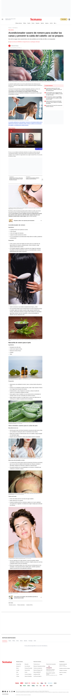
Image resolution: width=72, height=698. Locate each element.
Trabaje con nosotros (63, 670)
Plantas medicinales (21, 604)
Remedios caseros (12, 604)
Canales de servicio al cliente (64, 668)
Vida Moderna (15, 27)
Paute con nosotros (62, 672)
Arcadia (17, 670)
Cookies (60, 674)
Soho (17, 672)
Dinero (17, 668)
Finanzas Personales (28, 668)
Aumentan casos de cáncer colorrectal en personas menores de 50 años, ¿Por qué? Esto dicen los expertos (16, 179)
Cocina (26, 672)
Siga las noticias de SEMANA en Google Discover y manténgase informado (25, 41)
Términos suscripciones (38, 668)
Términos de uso (37, 664)
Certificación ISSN (37, 674)
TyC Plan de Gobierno (37, 676)
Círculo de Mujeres (28, 674)
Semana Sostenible (28, 676)
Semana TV (18, 666)
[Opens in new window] (5, 691)
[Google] (3, 691)
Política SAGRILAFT (37, 672)
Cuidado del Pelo (29, 604)
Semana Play (18, 664)
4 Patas (17, 676)
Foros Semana (27, 666)
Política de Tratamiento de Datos (39, 666)
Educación (26, 664)
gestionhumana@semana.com (51, 675)
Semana (9, 27)
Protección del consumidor (51, 664)
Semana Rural (27, 670)
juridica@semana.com (50, 670)
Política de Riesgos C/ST (38, 670)
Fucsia (17, 674)
